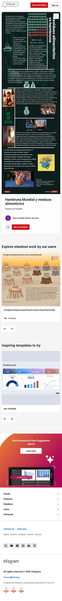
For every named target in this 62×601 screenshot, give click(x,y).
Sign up (55, 5)
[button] (37, 40)
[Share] (8, 227)
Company (8, 514)
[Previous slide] (5, 328)
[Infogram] (10, 5)
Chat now (21, 529)
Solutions (8, 504)
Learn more (31, 451)
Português (22, 534)
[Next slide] (11, 328)
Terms (6, 577)
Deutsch (13, 534)
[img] (37, 22)
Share (7, 191)
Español (30, 534)
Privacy (16, 577)
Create (6, 493)
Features (7, 499)
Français (37, 534)
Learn (6, 509)
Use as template (39, 5)
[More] (56, 16)
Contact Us (8, 529)
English (6, 534)
